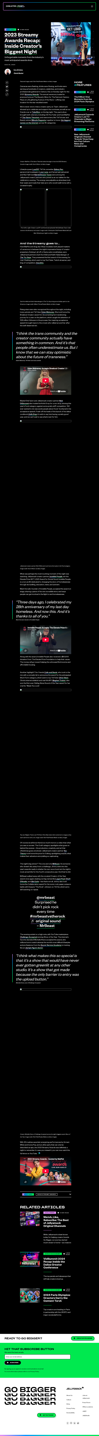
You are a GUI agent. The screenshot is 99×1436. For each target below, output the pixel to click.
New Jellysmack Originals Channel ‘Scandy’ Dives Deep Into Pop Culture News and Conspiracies (83, 141)
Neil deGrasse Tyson (43, 175)
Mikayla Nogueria (39, 120)
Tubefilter (36, 112)
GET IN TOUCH (48, 1415)
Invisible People (56, 577)
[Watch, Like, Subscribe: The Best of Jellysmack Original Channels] (30, 1219)
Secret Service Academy (51, 945)
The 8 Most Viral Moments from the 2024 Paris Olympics (84, 99)
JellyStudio (86, 1416)
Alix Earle (35, 882)
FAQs (68, 1404)
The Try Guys (25, 258)
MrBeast (56, 864)
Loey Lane (43, 172)
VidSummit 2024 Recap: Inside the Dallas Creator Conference (54, 1263)
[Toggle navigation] (92, 6)
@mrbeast (46, 898)
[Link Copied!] (7, 95)
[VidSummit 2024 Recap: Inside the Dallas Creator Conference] (30, 1259)
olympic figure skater (34, 948)
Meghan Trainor (59, 681)
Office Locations (87, 1407)
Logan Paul (60, 879)
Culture (68, 1400)
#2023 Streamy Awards (46, 1194)
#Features (10, 29)
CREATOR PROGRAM (84, 1338)
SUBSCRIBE (14, 1363)
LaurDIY (35, 170)
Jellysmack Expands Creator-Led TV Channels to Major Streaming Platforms (84, 118)
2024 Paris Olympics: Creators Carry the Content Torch (56, 1298)
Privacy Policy (34, 1372)
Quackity (40, 263)
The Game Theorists (30, 118)
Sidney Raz (58, 170)
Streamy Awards (32, 95)
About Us (69, 1395)
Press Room (86, 1403)
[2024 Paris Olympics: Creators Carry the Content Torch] (30, 1295)
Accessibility (70, 1413)
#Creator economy (52, 1254)
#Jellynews (50, 1212)
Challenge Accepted (28, 937)
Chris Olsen (63, 678)
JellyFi (84, 1411)
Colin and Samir (50, 673)
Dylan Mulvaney (47, 312)
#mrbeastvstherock (47, 917)
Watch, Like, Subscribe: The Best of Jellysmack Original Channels (56, 1222)
